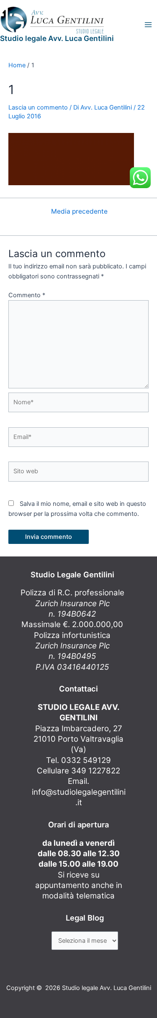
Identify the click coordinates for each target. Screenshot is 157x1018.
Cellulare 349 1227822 (78, 771)
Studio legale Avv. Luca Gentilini (57, 38)
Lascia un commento (38, 107)
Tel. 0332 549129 (78, 760)
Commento (26, 295)
